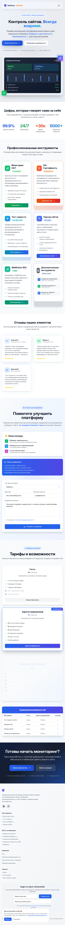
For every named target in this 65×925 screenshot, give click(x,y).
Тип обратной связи (11, 483)
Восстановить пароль (9, 878)
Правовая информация (8, 863)
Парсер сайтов (7, 824)
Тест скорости (15, 252)
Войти (5, 872)
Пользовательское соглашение (11, 860)
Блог (3, 854)
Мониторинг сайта (8, 816)
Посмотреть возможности (36, 43)
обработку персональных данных (34, 905)
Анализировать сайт (47, 256)
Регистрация (7, 875)
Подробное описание (12, 500)
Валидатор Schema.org (11, 842)
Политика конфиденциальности (11, 857)
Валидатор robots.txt (9, 833)
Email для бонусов (39, 492)
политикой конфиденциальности (24, 520)
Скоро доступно (32, 696)
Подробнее (15, 205)
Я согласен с (21, 520)
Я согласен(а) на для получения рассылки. (33, 906)
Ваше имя (8, 492)
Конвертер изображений (10, 839)
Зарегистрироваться (32, 646)
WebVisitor (6, 844)
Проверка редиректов (10, 836)
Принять (7, 919)
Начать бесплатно (32, 600)
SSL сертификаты (8, 821)
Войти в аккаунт (45, 768)
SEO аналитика (15, 302)
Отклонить (16, 919)
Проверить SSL (47, 201)
